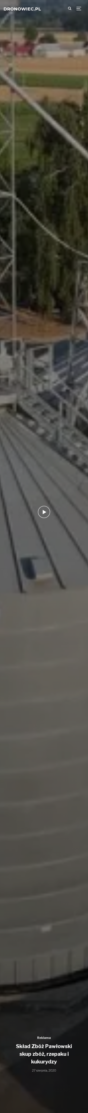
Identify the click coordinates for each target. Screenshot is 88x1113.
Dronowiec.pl (22, 9)
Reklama (44, 1038)
